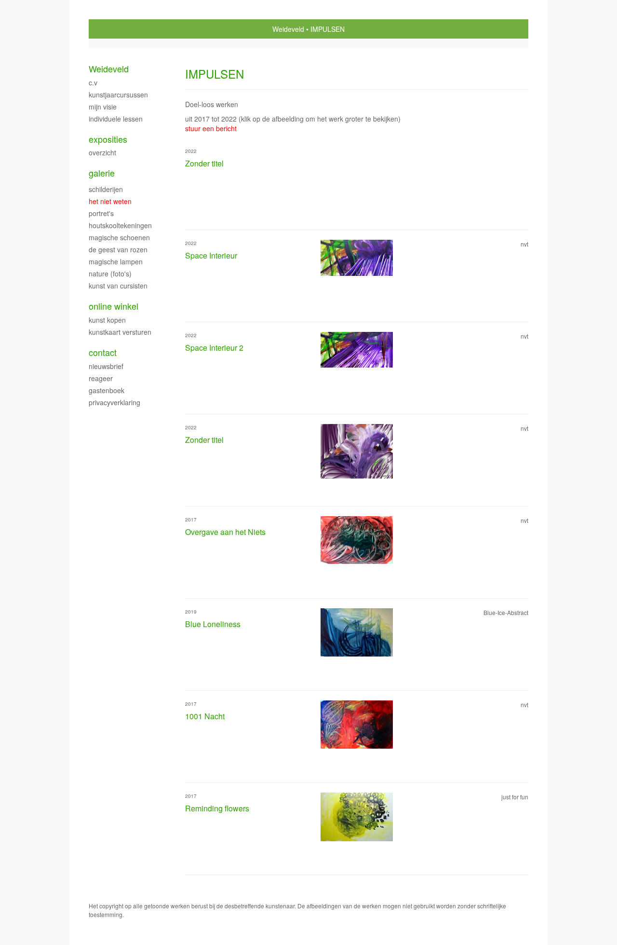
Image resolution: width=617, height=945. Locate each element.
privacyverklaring (114, 402)
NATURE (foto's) (110, 273)
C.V (93, 82)
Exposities (108, 139)
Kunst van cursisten (118, 285)
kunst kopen (107, 320)
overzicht (102, 152)
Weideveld (288, 29)
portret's (101, 213)
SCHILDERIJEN (106, 189)
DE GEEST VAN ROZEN (118, 249)
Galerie (102, 173)
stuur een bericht (211, 128)
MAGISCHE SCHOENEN (119, 237)
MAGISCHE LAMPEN (116, 261)
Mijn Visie (103, 106)
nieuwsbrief (106, 366)
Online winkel (113, 306)
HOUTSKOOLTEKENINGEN (120, 225)
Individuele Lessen (116, 118)
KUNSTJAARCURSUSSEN (118, 94)
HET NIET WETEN (110, 201)
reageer (101, 378)
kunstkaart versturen (120, 332)
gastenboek (106, 390)
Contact (103, 352)
